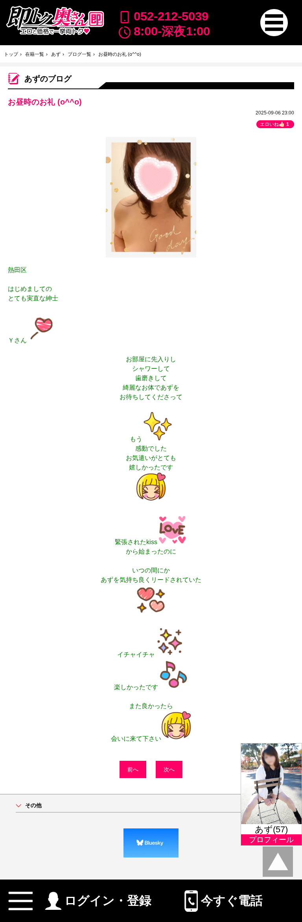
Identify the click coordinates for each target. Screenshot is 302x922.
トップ (11, 54)
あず (56, 54)
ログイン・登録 (107, 898)
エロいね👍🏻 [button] (274, 124)
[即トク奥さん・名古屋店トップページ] (55, 20)
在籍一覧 (34, 54)
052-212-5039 (171, 16)
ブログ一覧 (79, 54)
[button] (273, 22)
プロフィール (271, 840)
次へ (169, 769)
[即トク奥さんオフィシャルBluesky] (151, 843)
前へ (132, 769)
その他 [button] (33, 805)
